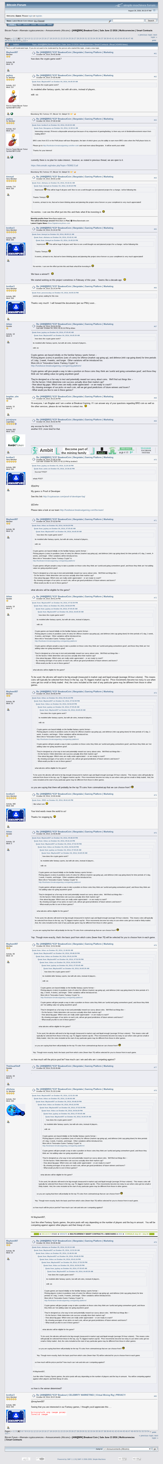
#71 (155, 520)
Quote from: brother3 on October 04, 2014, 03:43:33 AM (53, 125)
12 (34, 38)
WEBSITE (63, 1234)
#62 (155, 77)
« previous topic (145, 35)
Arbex (9, 324)
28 (78, 38)
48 (132, 38)
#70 (155, 460)
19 (53, 38)
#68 (155, 398)
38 (105, 38)
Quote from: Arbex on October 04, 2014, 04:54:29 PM (52, 525)
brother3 (10, 228)
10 (29, 38)
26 (72, 38)
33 (91, 38)
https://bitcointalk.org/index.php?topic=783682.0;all (54, 165)
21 (59, 38)
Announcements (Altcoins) (58, 30)
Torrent (41, 21)
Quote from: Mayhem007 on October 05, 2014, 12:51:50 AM (55, 1095)
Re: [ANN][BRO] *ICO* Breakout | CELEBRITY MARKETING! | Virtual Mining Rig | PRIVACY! (81, 1395)
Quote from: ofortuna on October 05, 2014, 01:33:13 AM (53, 1247)
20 (56, 38)
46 (126, 38)
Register (42, 24)
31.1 (35, 21)
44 (121, 38)
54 (19, 40)
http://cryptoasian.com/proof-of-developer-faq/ (64, 496)
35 (97, 38)
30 (83, 38)
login (30, 16)
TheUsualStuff (13, 1066)
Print (154, 40)
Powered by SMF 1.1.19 (66, 1459)
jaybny (9, 75)
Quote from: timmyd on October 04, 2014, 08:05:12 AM (53, 234)
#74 (155, 795)
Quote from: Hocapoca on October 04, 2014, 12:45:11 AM (56, 128)
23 (64, 38)
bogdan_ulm (12, 396)
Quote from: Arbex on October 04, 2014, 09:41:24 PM (52, 698)
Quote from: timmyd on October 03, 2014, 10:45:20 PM (55, 186)
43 (118, 38)
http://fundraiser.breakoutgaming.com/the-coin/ (61, 145)
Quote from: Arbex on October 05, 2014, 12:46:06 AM (52, 950)
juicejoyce (11, 419)
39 (107, 38)
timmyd (10, 176)
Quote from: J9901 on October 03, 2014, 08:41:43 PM (52, 800)
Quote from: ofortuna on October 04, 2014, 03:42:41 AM (53, 183)
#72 (155, 598)
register (38, 16)
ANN (120, 1234)
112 (24, 40)
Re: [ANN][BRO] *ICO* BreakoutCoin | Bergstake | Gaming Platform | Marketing (74, 52)
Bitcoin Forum (11, 30)
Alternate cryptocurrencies (32, 30)
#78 (155, 1090)
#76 (155, 945)
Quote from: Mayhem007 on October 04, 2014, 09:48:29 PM (55, 838)
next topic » (154, 36)
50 (8, 40)
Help (19, 24)
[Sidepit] (11, 113)
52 (14, 40)
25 (70, 38)
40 (110, 38)
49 (6, 40)
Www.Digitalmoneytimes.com (59, 223)
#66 (155, 288)
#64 (155, 178)
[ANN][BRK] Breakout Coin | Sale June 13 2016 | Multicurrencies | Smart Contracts (112, 30)
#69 (155, 421)
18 (51, 38)
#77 (155, 1067)
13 (37, 38)
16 (45, 38)
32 (89, 38)
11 (32, 38)
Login (33, 24)
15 (43, 38)
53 (17, 40)
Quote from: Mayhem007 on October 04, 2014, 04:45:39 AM (55, 81)
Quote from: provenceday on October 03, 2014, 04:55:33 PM (55, 293)
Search (26, 24)
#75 (155, 833)
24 (67, 38)
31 (86, 38)
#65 (155, 229)
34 (94, 38)
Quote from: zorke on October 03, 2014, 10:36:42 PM (54, 469)
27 (75, 38)
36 (99, 38)
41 (113, 38)
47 (129, 38)
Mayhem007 (12, 52)
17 (48, 38)
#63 (155, 120)
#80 (155, 1396)
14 (40, 38)
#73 (155, 693)
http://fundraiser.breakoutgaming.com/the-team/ (82, 510)
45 (124, 38)
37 (102, 38)
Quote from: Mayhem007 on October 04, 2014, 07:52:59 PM (55, 603)
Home (12, 24)
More (49, 24)
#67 (155, 326)
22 (61, 38)
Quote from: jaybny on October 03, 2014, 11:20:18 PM (52, 466)
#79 (155, 1242)
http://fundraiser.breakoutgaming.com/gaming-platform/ (56, 366)
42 (116, 38)
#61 (155, 53)
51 (11, 40)
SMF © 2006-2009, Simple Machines (92, 1459)
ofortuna (10, 1089)
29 (80, 38)
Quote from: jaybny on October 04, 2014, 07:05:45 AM (53, 332)
